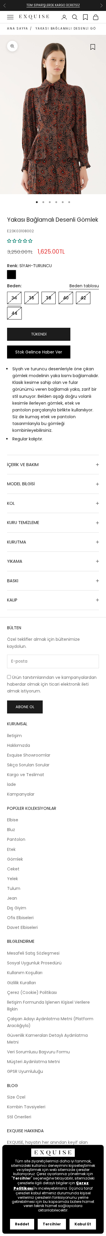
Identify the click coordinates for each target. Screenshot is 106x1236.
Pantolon (16, 839)
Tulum (13, 888)
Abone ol (25, 707)
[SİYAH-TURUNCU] (11, 274)
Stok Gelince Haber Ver (38, 352)
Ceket (13, 869)
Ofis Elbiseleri (20, 918)
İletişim (14, 736)
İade (11, 784)
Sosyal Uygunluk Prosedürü (34, 963)
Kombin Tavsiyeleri (26, 1107)
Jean (12, 898)
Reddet (22, 1224)
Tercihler (52, 1224)
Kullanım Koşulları (24, 973)
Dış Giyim (16, 908)
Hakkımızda (18, 745)
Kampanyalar (20, 794)
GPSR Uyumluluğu (25, 1071)
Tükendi (39, 334)
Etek (11, 849)
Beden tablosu (84, 286)
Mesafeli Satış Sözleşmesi (33, 953)
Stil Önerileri (19, 1117)
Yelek (12, 879)
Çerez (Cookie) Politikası (32, 992)
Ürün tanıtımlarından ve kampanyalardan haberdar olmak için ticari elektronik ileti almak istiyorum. (52, 684)
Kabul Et (82, 1224)
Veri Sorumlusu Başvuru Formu (38, 1052)
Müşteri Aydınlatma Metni (33, 1062)
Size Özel (16, 1097)
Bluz (11, 830)
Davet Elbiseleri (22, 927)
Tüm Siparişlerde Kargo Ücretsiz (53, 5)
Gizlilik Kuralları (21, 983)
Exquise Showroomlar (28, 755)
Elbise (12, 820)
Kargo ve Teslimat (25, 775)
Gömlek (15, 859)
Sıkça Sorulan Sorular (28, 765)
